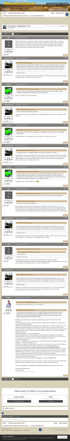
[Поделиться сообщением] (64, 37)
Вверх (65, 54)
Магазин (25, 9)
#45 (66, 125)
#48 (66, 188)
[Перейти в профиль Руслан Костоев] (8, 64)
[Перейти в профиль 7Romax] (8, 304)
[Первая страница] (3, 34)
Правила (53, 13)
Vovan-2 (8, 84)
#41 (66, 37)
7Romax (8, 297)
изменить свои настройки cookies (46, 437)
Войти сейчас (50, 401)
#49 (66, 218)
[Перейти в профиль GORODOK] (5, 27)
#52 (66, 297)
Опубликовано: (21, 37)
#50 (66, 244)
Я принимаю (63, 437)
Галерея (34, 9)
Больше (41, 9)
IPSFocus (9, 428)
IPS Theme (4, 428)
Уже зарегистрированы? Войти (53, 4)
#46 (66, 145)
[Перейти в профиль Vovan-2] (8, 90)
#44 (66, 104)
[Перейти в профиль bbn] (8, 44)
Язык (3, 430)
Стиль (7, 430)
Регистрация (64, 4)
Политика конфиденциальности (16, 430)
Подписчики (61, 26)
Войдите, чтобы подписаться (52, 26)
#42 (66, 58)
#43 (66, 84)
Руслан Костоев (8, 58)
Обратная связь (27, 430)
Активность (15, 9)
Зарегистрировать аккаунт (19, 401)
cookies (24, 437)
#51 (66, 269)
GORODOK (13, 27)
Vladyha (29, 310)
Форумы (6, 9)
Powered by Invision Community (62, 430)
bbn (9, 37)
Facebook (67, 14)
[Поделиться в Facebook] (3, 413)
